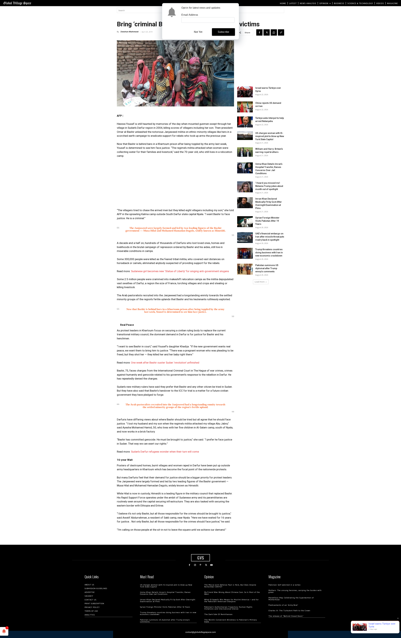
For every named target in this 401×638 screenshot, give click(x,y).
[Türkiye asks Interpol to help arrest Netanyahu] (245, 121)
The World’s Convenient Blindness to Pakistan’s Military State (230, 620)
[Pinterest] (200, 565)
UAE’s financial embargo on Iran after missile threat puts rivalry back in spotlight (269, 236)
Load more (260, 281)
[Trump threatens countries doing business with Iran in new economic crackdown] (245, 253)
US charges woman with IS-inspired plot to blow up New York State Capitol (269, 136)
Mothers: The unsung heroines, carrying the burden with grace (295, 591)
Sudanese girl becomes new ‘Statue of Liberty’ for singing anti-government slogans (180, 271)
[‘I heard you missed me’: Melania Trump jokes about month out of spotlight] (245, 186)
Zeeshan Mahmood (129, 31)
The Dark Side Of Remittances (218, 614)
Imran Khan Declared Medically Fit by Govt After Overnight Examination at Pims (167, 600)
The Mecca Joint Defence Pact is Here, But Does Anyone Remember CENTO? (230, 585)
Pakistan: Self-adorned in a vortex (284, 584)
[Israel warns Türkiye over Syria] (245, 91)
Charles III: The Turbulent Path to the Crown (289, 610)
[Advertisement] (175, 184)
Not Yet (198, 32)
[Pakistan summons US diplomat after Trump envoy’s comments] (245, 269)
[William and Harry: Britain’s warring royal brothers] (245, 152)
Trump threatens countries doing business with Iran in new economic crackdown (269, 252)
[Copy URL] (281, 32)
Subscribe (223, 32)
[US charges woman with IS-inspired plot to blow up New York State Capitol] (245, 136)
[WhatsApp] (274, 32)
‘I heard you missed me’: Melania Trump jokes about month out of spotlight (269, 186)
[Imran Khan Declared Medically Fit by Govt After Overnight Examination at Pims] (245, 202)
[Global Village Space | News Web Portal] (17, 3)
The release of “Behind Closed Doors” (286, 616)
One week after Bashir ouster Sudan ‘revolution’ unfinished (165, 362)
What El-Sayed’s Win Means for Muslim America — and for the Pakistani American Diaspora (231, 600)
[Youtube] (212, 565)
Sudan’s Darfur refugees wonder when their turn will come (165, 451)
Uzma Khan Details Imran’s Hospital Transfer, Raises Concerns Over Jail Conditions (165, 593)
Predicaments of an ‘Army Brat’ (283, 605)
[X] (266, 32)
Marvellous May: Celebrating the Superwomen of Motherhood (291, 598)
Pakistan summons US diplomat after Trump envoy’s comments (266, 268)
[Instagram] (195, 565)
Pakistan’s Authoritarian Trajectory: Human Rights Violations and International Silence (228, 608)
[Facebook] (259, 32)
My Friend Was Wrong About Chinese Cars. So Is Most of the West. (232, 593)
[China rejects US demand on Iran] (245, 106)
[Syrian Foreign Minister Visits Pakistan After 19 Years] (245, 221)
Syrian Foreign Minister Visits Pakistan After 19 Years (267, 220)
